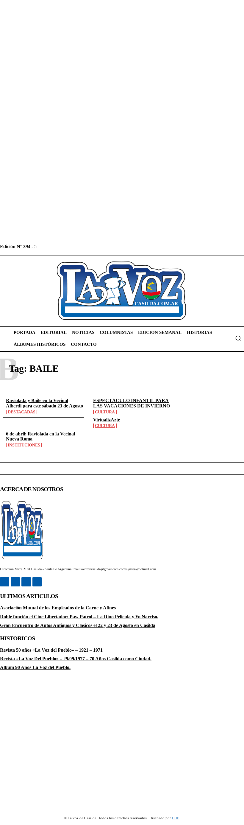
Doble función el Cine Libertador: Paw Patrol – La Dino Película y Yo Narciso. (79, 616)
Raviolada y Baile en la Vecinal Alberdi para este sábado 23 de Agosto (44, 403)
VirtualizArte (106, 419)
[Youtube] (82, 246)
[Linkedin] (55, 246)
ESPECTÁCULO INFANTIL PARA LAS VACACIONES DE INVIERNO (131, 403)
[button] (238, 338)
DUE (175, 818)
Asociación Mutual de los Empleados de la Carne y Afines (58, 607)
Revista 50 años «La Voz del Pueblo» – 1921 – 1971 (51, 650)
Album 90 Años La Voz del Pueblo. (35, 667)
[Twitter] (68, 246)
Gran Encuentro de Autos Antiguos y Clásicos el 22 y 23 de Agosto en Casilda (77, 625)
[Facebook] (42, 246)
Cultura (105, 412)
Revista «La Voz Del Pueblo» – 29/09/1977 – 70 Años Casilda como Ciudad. (75, 658)
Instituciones (24, 445)
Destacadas (21, 412)
